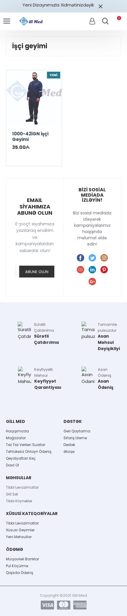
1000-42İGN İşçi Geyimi (30, 136)
